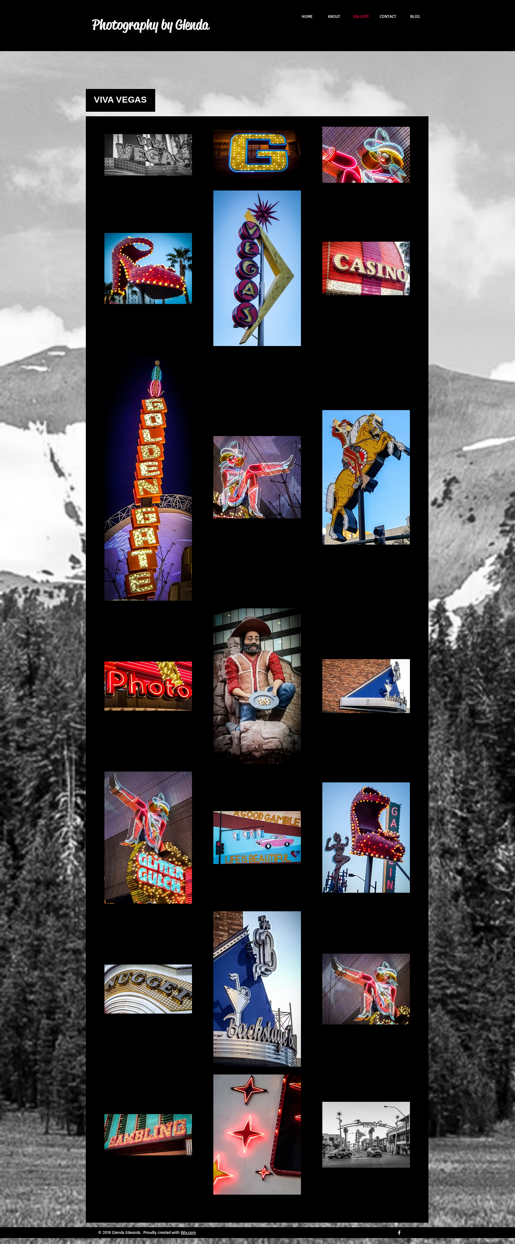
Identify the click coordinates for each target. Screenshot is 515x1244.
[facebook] (399, 1233)
